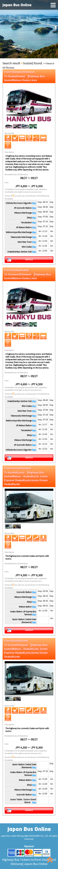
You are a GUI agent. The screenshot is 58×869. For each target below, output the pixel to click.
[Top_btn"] (50, 860)
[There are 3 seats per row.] (8, 138)
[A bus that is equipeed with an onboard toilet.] (15, 138)
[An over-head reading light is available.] (43, 138)
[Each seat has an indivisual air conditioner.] (22, 138)
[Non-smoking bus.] (29, 138)
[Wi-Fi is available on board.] (8, 145)
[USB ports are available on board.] (36, 138)
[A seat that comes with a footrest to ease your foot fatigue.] (36, 538)
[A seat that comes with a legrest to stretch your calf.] (29, 538)
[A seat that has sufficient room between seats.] (43, 538)
